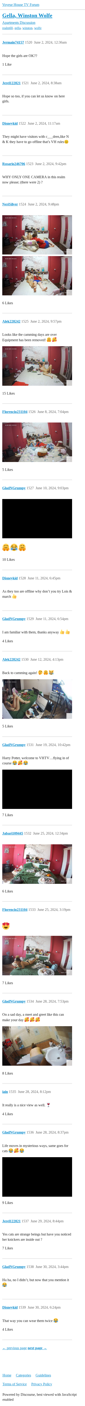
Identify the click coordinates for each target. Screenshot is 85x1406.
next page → (37, 1348)
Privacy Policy (41, 1384)
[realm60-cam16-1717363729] (37, 366)
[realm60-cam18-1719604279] (37, 1046)
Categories (23, 1375)
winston (27, 28)
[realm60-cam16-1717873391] (37, 442)
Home (6, 1375)
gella (18, 28)
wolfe (37, 28)
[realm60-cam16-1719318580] (37, 864)
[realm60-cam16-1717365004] (37, 276)
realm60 (7, 28)
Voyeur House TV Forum (20, 5)
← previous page (14, 1348)
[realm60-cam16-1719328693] (37, 955)
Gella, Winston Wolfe (27, 15)
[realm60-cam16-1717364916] (37, 235)
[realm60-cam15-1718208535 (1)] (37, 699)
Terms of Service (14, 1384)
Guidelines (43, 1375)
